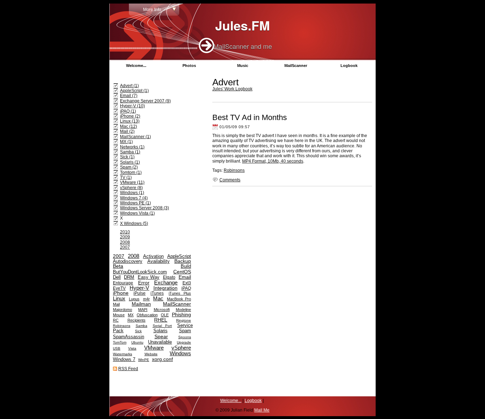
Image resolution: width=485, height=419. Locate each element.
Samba (141, 326)
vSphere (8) (131, 187)
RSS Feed (128, 368)
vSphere (181, 348)
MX (130, 315)
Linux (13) (130, 121)
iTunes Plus (180, 293)
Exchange (166, 282)
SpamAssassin (128, 336)
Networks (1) (132, 147)
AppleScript (179, 256)
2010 (125, 232)
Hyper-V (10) (132, 105)
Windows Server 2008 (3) (144, 207)
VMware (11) (132, 182)
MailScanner (295, 65)
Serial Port (162, 326)
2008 (125, 242)
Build (186, 266)
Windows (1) (132, 192)
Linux (119, 298)
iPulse (139, 293)
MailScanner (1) (135, 136)
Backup (182, 261)
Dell (117, 277)
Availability (158, 261)
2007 (125, 247)
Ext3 (186, 283)
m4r (146, 299)
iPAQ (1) (128, 111)
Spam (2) (129, 167)
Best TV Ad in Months (249, 117)
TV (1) (126, 177)
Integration (165, 288)
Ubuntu (137, 342)
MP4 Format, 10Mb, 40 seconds (272, 161)
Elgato (169, 277)
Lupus (134, 299)
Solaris (160, 330)
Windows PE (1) (135, 202)
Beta (118, 266)
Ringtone (183, 320)
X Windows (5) (134, 223)
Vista (132, 348)
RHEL (160, 320)
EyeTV (119, 288)
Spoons (184, 337)
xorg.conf (162, 359)
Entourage (123, 283)
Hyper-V (139, 288)
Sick (138, 331)
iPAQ (186, 288)
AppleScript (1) (134, 90)
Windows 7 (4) (134, 198)
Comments (229, 179)
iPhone (121, 293)
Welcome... (136, 65)
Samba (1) (130, 151)
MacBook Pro (179, 299)
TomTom (119, 342)
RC (116, 320)
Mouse (119, 315)
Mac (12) (128, 126)
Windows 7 (124, 359)
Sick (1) (127, 156)
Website (151, 354)
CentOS (182, 271)
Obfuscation (147, 315)
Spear (161, 336)
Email (185, 277)
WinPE (143, 360)
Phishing (181, 314)
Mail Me (261, 410)
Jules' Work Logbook (232, 88)
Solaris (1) (130, 162)
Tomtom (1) (131, 172)
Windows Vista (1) (137, 213)
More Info (152, 9)
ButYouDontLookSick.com (140, 272)
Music (242, 65)
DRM (129, 277)
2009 (125, 236)
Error (143, 282)
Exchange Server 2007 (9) (145, 100)
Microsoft (162, 309)
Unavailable (160, 342)
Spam (185, 330)
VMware (154, 348)
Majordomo (122, 309)
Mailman (141, 304)
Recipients (136, 320)
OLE (165, 315)
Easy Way (148, 277)
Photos (189, 65)
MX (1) (126, 141)
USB (116, 348)
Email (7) (128, 95)
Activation (153, 256)
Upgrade (184, 342)
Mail (116, 304)
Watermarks (122, 354)
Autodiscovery (127, 261)
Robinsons (234, 170)
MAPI (142, 309)
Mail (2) (127, 131)
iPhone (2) (130, 116)
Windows (180, 353)
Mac (158, 298)
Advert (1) (129, 85)
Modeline (183, 309)
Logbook (349, 65)
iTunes (157, 293)
